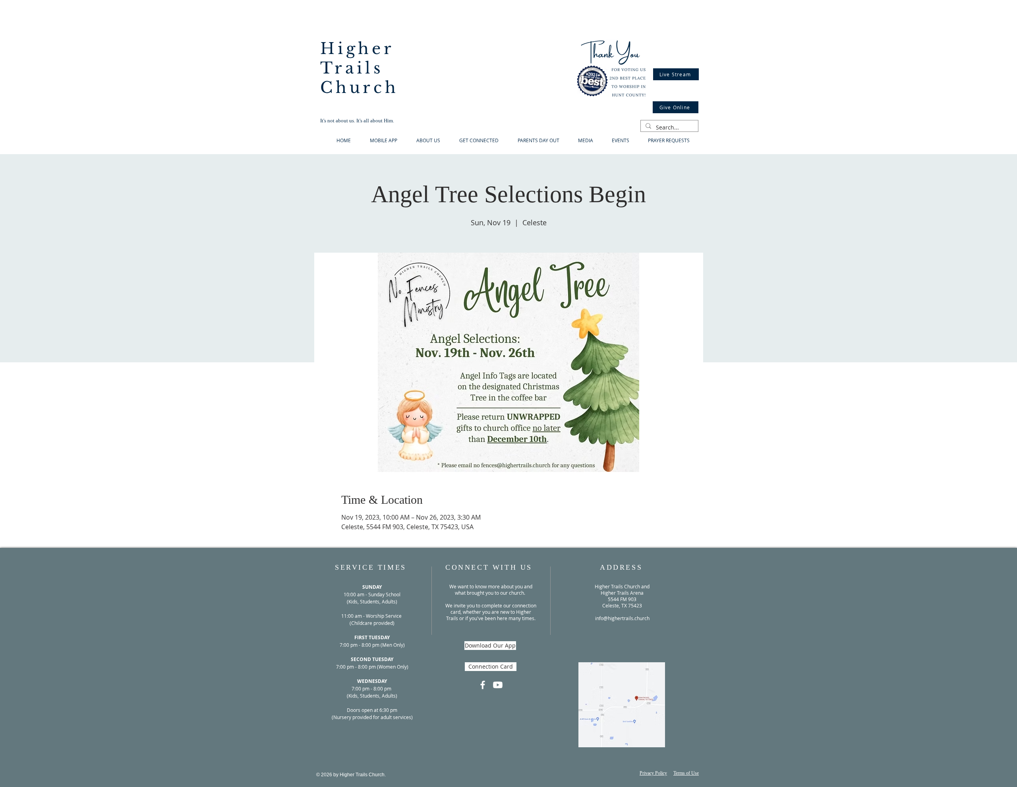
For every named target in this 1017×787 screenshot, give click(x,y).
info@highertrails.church (622, 618)
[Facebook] (482, 684)
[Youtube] (497, 684)
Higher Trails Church (359, 68)
